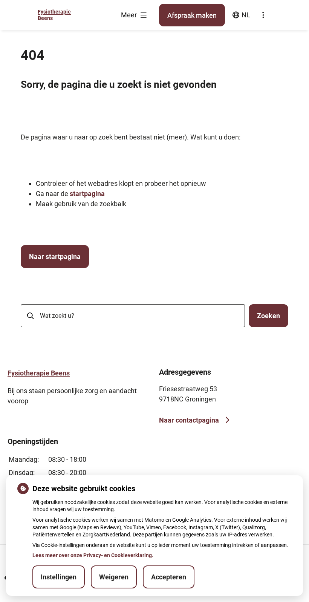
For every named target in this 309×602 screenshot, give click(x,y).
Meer (129, 15)
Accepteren (168, 577)
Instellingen (58, 577)
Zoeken (268, 316)
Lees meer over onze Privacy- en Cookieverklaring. (92, 555)
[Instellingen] (263, 15)
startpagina (87, 194)
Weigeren (113, 577)
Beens (39, 373)
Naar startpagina (55, 256)
